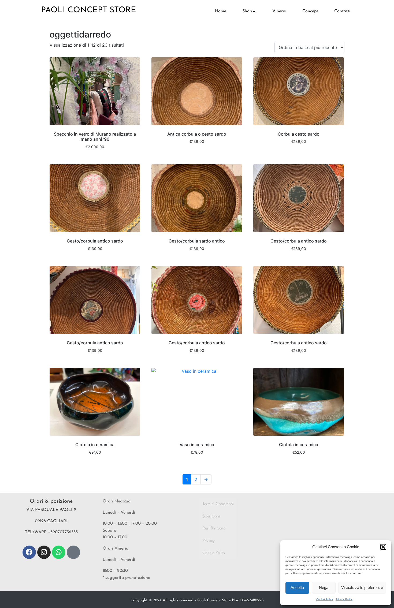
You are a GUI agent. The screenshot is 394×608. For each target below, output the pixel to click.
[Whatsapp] (58, 552)
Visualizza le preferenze (362, 587)
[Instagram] (44, 552)
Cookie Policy (324, 599)
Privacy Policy (344, 599)
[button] (383, 547)
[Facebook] (29, 552)
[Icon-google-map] (73, 552)
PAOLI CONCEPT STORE (88, 10)
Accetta (297, 587)
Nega (323, 587)
